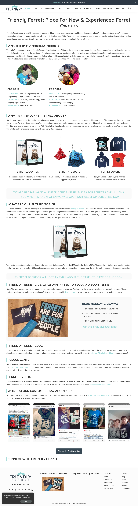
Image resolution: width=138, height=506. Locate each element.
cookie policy (26, 497)
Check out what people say (98, 395)
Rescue (125, 483)
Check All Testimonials (69, 451)
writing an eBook (77, 209)
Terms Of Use (109, 485)
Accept (26, 501)
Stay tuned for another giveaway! (69, 2)
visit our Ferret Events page (100, 384)
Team (106, 477)
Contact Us (108, 480)
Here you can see (71, 292)
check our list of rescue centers (22, 367)
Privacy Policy (109, 488)
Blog (123, 477)
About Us (107, 474)
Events (124, 485)
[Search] (130, 8)
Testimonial (108, 483)
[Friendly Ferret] (14, 8)
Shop (124, 480)
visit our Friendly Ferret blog (102, 353)
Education (125, 474)
